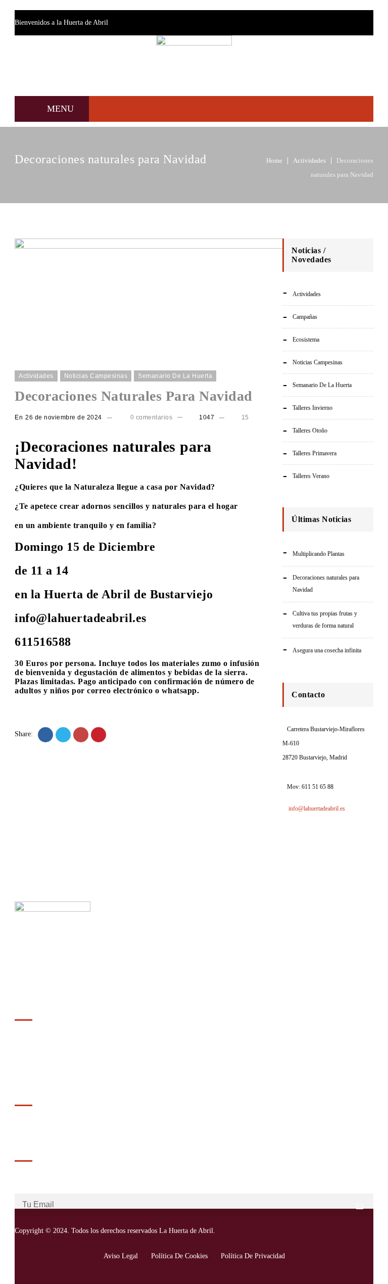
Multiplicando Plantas (319, 553)
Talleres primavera (314, 453)
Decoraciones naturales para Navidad (134, 396)
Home (274, 160)
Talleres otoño (310, 430)
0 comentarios (150, 417)
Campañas (305, 316)
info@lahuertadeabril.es (316, 808)
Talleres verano (311, 476)
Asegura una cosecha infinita (327, 650)
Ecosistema (306, 339)
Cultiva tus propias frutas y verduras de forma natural (325, 619)
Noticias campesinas (96, 375)
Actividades (309, 160)
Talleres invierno (312, 407)
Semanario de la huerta (175, 375)
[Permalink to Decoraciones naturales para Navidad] (181, 246)
